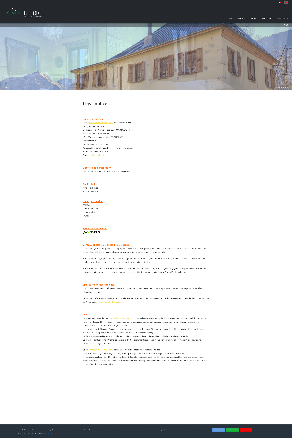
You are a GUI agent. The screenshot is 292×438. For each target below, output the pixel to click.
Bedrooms (242, 18)
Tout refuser (245, 430)
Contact (253, 18)
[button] (279, 87)
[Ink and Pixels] (91, 232)
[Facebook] (284, 25)
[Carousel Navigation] (146, 84)
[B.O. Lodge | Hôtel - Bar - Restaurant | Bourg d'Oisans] (26, 13)
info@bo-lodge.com (97, 155)
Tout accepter (232, 430)
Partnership (267, 18)
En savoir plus (47, 433)
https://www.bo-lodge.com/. (110, 302)
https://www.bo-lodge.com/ (101, 122)
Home (231, 18)
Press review (282, 18)
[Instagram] (287, 25)
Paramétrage (218, 430)
